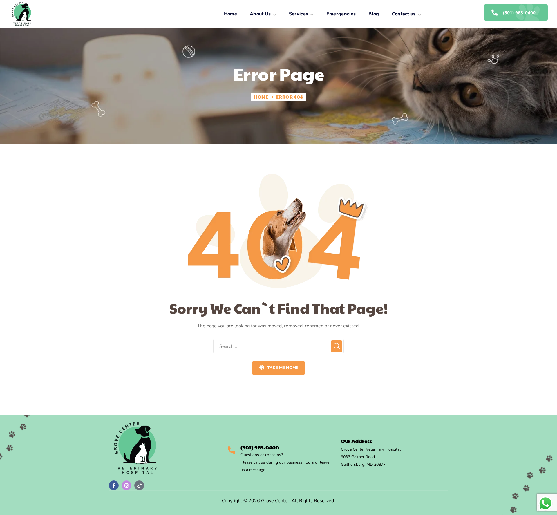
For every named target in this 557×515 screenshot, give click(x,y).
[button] (278, 368)
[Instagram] (126, 485)
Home (261, 96)
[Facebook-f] (114, 485)
